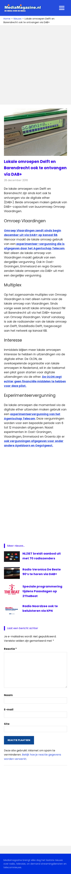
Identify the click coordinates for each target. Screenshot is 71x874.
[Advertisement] (35, 65)
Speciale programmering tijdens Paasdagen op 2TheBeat (42, 591)
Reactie (10, 649)
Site (6, 724)
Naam (8, 695)
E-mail (8, 709)
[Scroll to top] (66, 869)
